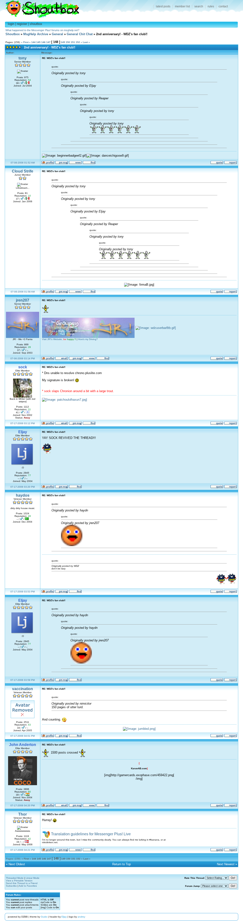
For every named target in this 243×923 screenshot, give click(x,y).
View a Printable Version (19, 880)
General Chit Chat (80, 34)
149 (63, 42)
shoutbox (36, 24)
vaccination (22, 689)
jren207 (22, 300)
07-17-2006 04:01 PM (22, 736)
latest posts (163, 6)
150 (68, 42)
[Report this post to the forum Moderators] (230, 163)
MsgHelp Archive (35, 34)
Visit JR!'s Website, (59, 339)
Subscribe (11, 886)
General (57, 34)
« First (24, 42)
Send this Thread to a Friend (21, 883)
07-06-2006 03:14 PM (22, 358)
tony (23, 58)
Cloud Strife (22, 171)
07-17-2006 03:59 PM (22, 680)
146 (43, 42)
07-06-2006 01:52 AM (23, 162)
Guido (44, 916)
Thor (22, 814)
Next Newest (225, 864)
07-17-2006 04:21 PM (22, 850)
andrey (81, 916)
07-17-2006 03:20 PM (22, 487)
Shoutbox (39, 7)
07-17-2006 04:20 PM (22, 805)
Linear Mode (32, 878)
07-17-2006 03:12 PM (22, 423)
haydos (22, 495)
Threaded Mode (14, 878)
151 (73, 42)
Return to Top (121, 864)
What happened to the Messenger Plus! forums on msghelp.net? (42, 30)
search (198, 6)
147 (48, 42)
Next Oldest (17, 864)
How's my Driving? (88, 339)
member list (182, 6)
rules (211, 6)
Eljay (64, 916)
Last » (86, 42)
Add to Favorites (28, 886)
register (22, 24)
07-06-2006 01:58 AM (23, 291)
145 (38, 42)
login (11, 24)
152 (78, 42)
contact (223, 6)
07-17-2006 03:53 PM (22, 591)
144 (33, 42)
